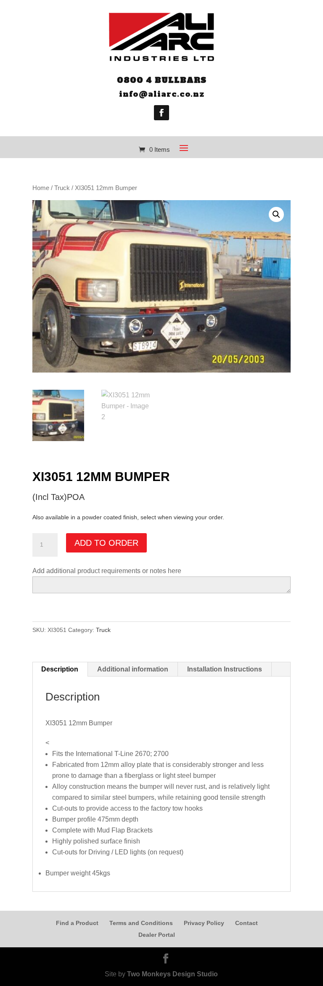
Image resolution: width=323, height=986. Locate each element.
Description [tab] (59, 669)
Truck (62, 188)
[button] (276, 214)
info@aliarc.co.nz (161, 94)
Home (40, 188)
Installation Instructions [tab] (224, 669)
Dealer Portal (156, 934)
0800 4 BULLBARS (162, 80)
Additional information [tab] (132, 669)
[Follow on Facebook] (161, 112)
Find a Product (77, 923)
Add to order (106, 542)
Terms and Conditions (141, 923)
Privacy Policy (204, 923)
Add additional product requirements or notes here (106, 570)
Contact (246, 923)
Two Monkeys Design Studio (172, 974)
